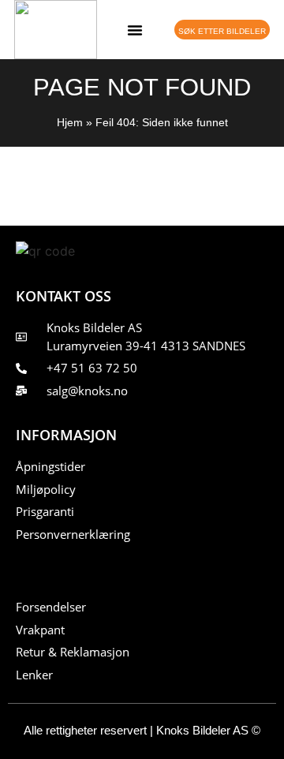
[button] (135, 30)
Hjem (70, 123)
